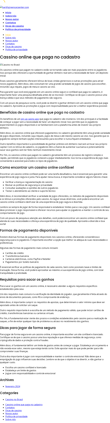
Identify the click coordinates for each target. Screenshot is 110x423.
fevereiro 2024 (12, 386)
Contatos (10, 22)
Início (8, 12)
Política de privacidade (18, 29)
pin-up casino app (30, 118)
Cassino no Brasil (14, 399)
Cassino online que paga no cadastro (24, 404)
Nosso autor (12, 19)
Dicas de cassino (14, 26)
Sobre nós (10, 15)
